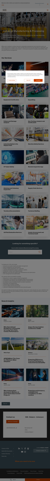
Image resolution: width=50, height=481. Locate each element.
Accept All (38, 80)
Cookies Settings (12, 80)
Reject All (28, 80)
